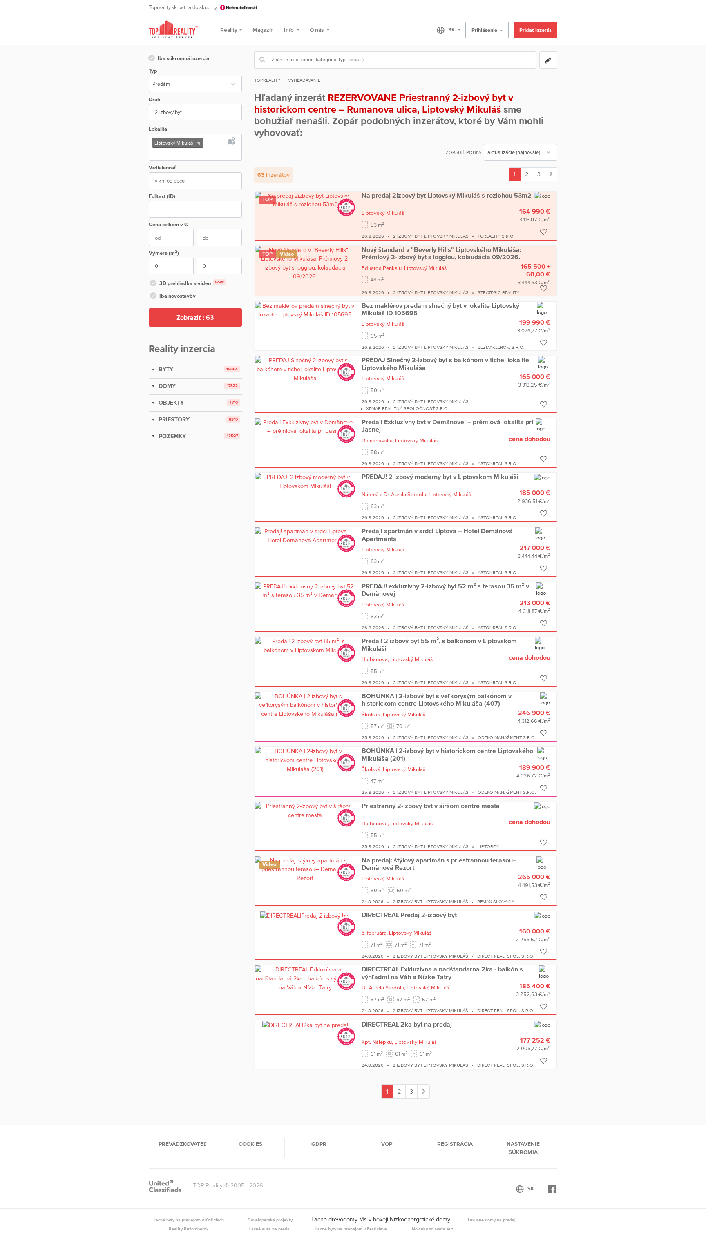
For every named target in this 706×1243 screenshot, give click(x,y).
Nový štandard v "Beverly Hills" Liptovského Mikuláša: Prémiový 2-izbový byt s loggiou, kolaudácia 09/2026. (441, 253)
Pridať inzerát (535, 30)
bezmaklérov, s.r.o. (501, 347)
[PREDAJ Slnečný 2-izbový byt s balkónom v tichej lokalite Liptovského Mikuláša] (305, 368)
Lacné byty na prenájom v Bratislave (351, 1228)
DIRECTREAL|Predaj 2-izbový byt (409, 914)
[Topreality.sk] (173, 30)
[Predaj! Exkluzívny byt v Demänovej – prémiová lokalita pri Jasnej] (305, 426)
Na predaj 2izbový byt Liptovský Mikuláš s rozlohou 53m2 (447, 195)
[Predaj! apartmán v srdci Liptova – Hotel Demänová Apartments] (305, 535)
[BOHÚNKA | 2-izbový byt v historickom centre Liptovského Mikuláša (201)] (305, 759)
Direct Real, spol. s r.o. (505, 955)
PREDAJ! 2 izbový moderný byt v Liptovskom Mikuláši (440, 476)
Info (289, 30)
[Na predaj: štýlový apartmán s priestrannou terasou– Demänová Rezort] (305, 869)
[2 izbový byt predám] (551, 174)
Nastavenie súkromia (523, 1148)
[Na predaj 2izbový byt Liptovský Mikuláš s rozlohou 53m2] (305, 199)
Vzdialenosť (162, 168)
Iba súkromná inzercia (183, 58)
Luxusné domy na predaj (492, 1219)
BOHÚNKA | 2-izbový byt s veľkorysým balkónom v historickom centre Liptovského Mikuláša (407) (437, 699)
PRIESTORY (173, 419)
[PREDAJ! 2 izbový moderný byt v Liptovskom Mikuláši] (305, 481)
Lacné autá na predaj (270, 1228)
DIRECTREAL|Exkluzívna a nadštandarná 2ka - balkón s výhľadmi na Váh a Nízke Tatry (442, 972)
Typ (153, 71)
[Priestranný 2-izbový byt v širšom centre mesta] (305, 810)
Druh (154, 99)
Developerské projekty (270, 1219)
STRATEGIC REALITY (498, 292)
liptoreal (489, 846)
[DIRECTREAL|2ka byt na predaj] (305, 1024)
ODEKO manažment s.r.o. (507, 737)
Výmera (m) (164, 252)
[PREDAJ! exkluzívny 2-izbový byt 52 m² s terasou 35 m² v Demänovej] (305, 590)
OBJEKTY (170, 402)
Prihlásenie (484, 30)
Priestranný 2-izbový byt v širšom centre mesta (431, 805)
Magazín (263, 30)
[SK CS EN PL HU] (445, 29)
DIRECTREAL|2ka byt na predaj (407, 1024)
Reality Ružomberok (189, 1228)
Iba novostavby (177, 296)
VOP (386, 1144)
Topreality (267, 80)
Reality (228, 30)
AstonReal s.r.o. (498, 463)
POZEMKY (171, 436)
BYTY (165, 369)
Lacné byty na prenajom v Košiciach (189, 1219)
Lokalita (158, 129)
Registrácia (455, 1144)
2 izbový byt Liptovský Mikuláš (431, 236)
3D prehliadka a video (191, 283)
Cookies (250, 1144)
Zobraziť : (195, 317)
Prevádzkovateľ (182, 1144)
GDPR (318, 1144)
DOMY (166, 386)
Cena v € (168, 224)
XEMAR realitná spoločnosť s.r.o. (407, 408)
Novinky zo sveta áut (432, 1228)
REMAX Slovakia (495, 901)
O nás (317, 30)
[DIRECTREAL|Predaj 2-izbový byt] (305, 915)
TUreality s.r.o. (496, 236)
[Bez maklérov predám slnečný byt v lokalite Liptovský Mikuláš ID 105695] (305, 310)
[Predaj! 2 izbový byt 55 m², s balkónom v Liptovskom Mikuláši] (305, 645)
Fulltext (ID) (162, 196)
